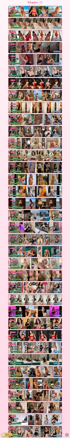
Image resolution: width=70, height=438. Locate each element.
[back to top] (67, 435)
